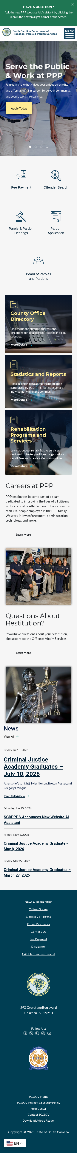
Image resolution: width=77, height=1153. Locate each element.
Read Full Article (14, 796)
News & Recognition (39, 901)
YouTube (49, 1033)
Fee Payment (38, 939)
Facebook (25, 1033)
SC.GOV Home (38, 1096)
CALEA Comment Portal (38, 954)
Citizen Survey (38, 909)
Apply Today (19, 108)
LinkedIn (37, 1033)
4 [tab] (47, 147)
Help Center (38, 1108)
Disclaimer (38, 946)
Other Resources (38, 924)
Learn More (23, 534)
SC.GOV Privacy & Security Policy (38, 1102)
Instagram (43, 1033)
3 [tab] (41, 147)
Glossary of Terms (38, 916)
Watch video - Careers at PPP (38, 576)
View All (9, 736)
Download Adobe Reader (38, 1120)
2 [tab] (36, 147)
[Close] (72, 4)
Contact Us (38, 931)
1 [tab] (30, 147)
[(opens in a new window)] (38, 1058)
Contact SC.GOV (39, 1114)
